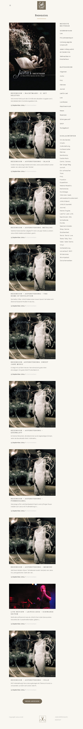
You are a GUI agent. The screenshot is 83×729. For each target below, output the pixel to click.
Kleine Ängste (65, 211)
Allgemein (63, 72)
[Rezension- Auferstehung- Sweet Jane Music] (32, 336)
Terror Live (69, 235)
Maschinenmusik (65, 106)
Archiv (62, 76)
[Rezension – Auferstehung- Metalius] (32, 201)
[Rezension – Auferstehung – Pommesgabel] (32, 472)
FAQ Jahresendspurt (66, 38)
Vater (62, 242)
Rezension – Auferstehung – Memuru (31, 567)
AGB (56, 717)
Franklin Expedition (64, 181)
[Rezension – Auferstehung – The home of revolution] (32, 267)
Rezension (63, 115)
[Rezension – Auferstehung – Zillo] (32, 654)
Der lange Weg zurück (65, 166)
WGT (70, 251)
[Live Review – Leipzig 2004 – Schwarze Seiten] (32, 596)
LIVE (71, 214)
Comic (62, 161)
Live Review (64, 102)
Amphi (62, 143)
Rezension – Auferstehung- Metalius (32, 228)
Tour (70, 238)
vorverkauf (64, 251)
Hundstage (64, 192)
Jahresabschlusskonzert (69, 198)
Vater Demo (68, 242)
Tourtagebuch (64, 128)
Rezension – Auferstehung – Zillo (30, 680)
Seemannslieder (66, 226)
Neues (62, 110)
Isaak (69, 195)
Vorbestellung (65, 248)
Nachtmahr (64, 217)
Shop (62, 229)
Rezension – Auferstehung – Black (30, 161)
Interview (63, 85)
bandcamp (64, 155)
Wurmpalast (64, 257)
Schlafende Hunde (64, 221)
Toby (66, 238)
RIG (70, 217)
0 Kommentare (31, 105)
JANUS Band (64, 201)
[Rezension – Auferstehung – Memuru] (32, 541)
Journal (62, 89)
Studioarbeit (64, 232)
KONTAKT (58, 720)
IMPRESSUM (63, 717)
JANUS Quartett (66, 204)
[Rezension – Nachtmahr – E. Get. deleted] (32, 56)
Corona (67, 161)
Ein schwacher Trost (65, 172)
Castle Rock (64, 158)
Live (61, 98)
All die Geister (65, 140)
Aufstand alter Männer (65, 150)
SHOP (62, 123)
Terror (62, 235)
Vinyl (62, 245)
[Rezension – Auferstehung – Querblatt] (32, 404)
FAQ (61, 80)
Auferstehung (65, 146)
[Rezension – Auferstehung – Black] (32, 135)
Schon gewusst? (65, 119)
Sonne (66, 229)
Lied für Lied (64, 93)
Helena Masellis (66, 185)
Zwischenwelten (66, 260)
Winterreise (64, 254)
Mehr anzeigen (32, 701)
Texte (62, 238)
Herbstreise (64, 189)
